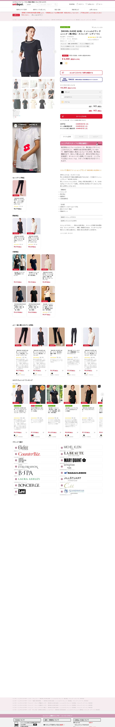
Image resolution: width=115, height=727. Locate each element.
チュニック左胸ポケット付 (67, 46)
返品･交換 (57, 9)
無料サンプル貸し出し (39, 9)
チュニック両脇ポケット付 (86, 43)
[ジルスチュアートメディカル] (80, 478)
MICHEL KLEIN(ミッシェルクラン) (69, 49)
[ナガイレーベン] (80, 472)
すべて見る (15, 383)
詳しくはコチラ (36, 15)
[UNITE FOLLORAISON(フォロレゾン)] (35, 466)
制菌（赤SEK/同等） (73, 43)
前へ (12, 51)
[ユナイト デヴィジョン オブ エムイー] (35, 459)
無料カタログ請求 (21, 9)
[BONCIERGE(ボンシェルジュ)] (35, 485)
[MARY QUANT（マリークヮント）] (80, 459)
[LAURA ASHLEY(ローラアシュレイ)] (35, 478)
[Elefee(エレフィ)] (35, 447)
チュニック (63, 43)
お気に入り (98, 27)
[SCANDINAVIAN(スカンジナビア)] (80, 491)
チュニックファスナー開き (82, 46)
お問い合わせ (93, 9)
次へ (54, 51)
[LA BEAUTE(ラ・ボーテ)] (80, 453)
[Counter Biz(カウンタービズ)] (35, 453)
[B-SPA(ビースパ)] (35, 472)
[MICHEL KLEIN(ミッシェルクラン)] (80, 447)
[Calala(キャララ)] (80, 485)
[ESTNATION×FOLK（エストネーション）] (80, 466)
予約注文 (83, 79)
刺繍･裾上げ (75, 9)
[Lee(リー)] (35, 491)
